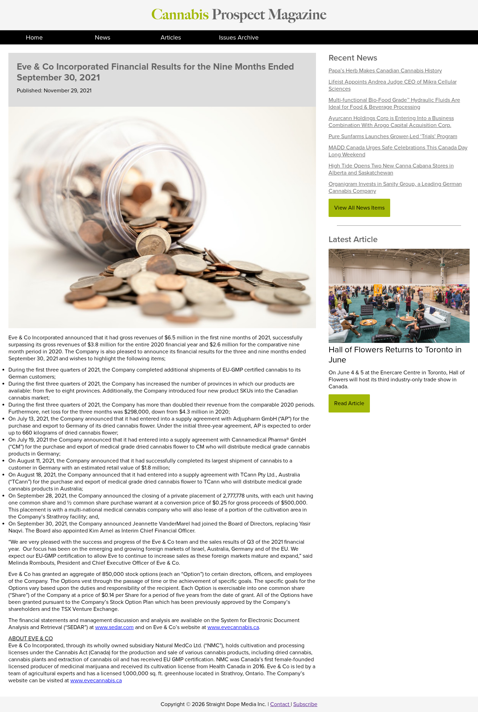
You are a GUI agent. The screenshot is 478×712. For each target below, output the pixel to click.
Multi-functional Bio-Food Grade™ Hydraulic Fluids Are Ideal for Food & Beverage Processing (394, 104)
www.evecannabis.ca (233, 627)
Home (34, 37)
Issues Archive (239, 37)
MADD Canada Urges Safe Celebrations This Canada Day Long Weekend (398, 151)
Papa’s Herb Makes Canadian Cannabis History (385, 70)
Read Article (349, 403)
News (102, 37)
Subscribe (305, 704)
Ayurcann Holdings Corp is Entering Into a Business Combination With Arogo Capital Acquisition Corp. (391, 122)
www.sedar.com (114, 627)
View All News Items (359, 207)
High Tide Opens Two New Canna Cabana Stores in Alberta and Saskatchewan (391, 169)
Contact (280, 704)
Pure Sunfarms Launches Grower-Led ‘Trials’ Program (393, 136)
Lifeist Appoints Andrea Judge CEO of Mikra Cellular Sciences (393, 85)
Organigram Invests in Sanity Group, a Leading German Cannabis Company (395, 188)
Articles (171, 37)
